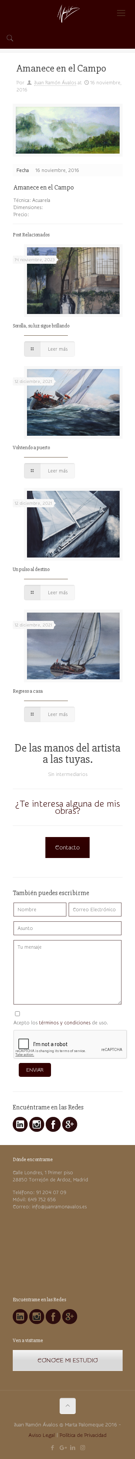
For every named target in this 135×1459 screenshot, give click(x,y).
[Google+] (62, 1448)
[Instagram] (83, 1448)
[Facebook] (52, 1448)
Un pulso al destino (31, 570)
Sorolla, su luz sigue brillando (41, 326)
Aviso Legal (41, 1435)
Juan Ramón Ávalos (55, 82)
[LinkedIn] (72, 1448)
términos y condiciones (64, 1022)
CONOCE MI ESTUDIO (68, 1360)
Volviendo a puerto (31, 448)
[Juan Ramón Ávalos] (67, 13)
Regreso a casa (28, 691)
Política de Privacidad (83, 1435)
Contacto (67, 847)
